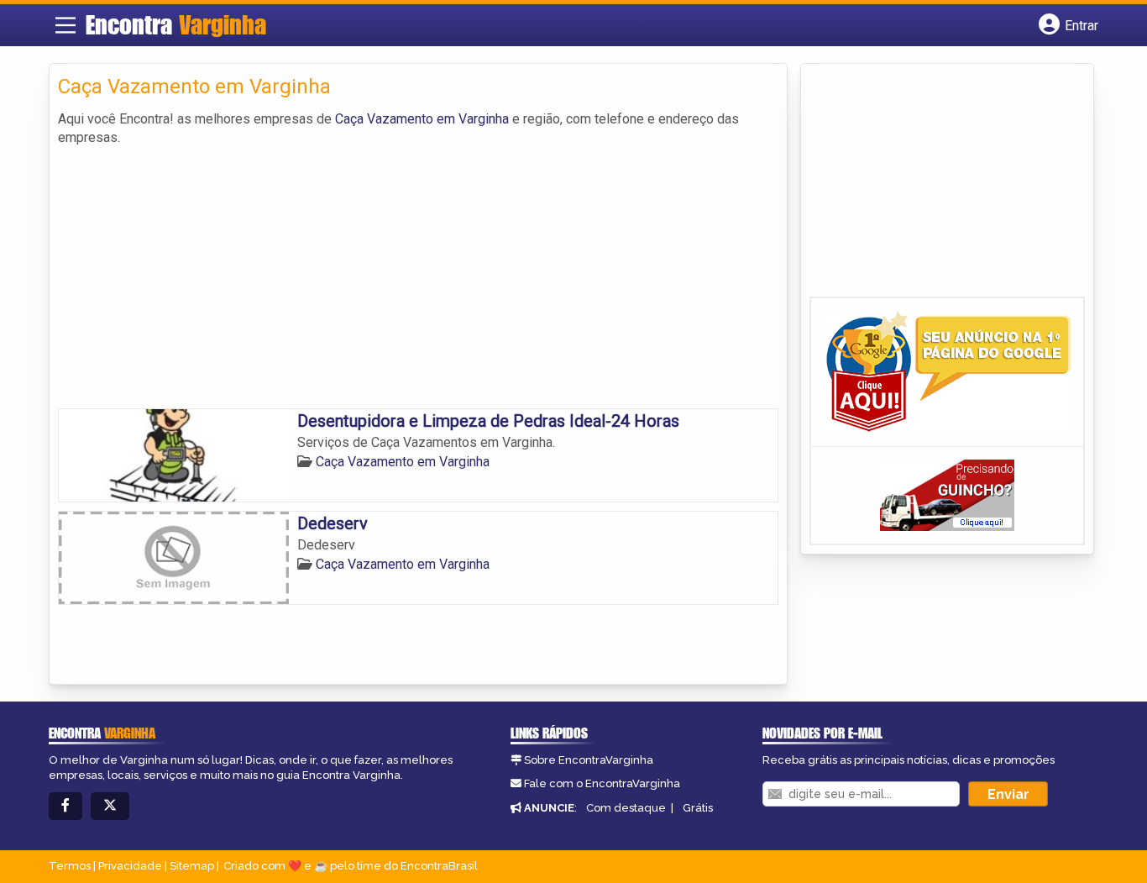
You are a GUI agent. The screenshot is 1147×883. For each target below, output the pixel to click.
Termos (70, 865)
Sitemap (192, 865)
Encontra (176, 24)
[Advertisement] (418, 274)
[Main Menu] (65, 25)
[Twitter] (110, 806)
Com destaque (626, 808)
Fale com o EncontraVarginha (602, 783)
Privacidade (130, 865)
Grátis (698, 808)
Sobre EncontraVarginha (588, 760)
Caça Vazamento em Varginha (422, 119)
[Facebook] (65, 806)
